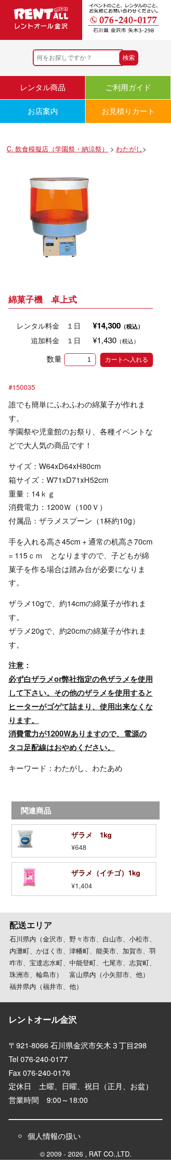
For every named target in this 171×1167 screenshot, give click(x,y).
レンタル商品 (43, 87)
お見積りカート (128, 110)
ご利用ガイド (128, 87)
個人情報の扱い (54, 1135)
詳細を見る (84, 841)
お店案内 (43, 110)
